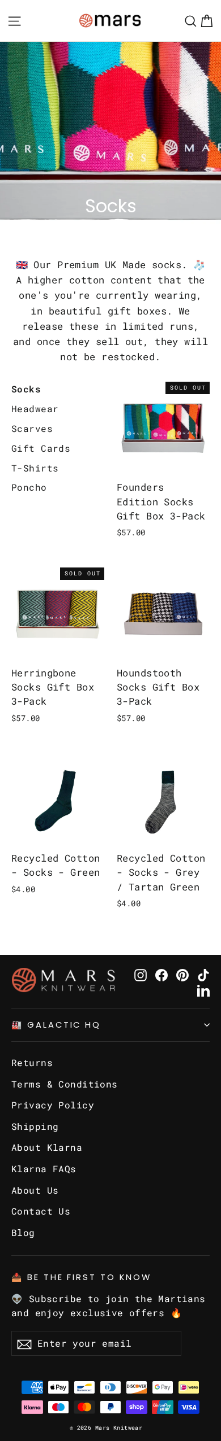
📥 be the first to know (81, 1277)
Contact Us (40, 1211)
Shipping (34, 1126)
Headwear (34, 408)
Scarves (32, 428)
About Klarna (46, 1147)
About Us (34, 1190)
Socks (26, 389)
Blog (23, 1232)
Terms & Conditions (64, 1084)
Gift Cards (40, 448)
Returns (32, 1062)
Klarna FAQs (43, 1168)
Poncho (29, 487)
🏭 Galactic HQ (56, 1024)
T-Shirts (34, 468)
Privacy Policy (52, 1105)
